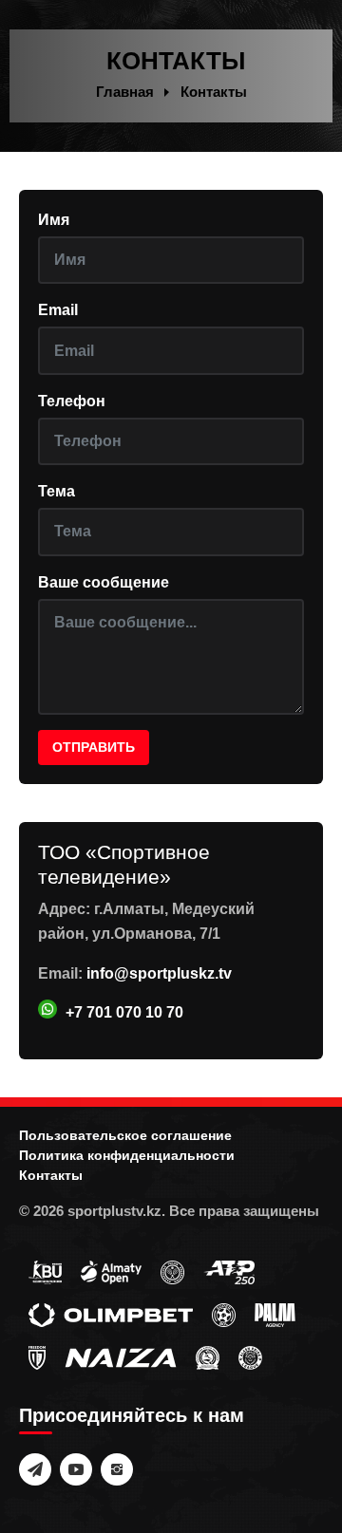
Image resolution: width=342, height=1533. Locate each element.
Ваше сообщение (103, 582)
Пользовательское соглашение (125, 1135)
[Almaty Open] (111, 1271)
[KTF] (172, 1271)
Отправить (93, 747)
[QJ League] (37, 1356)
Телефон (71, 401)
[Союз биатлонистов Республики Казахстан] (45, 1271)
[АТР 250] (229, 1271)
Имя (53, 220)
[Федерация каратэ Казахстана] (207, 1356)
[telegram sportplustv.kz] (35, 1469)
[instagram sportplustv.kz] (117, 1469)
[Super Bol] (224, 1313)
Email (58, 310)
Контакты (51, 1175)
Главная (125, 92)
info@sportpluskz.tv (159, 973)
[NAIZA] (121, 1356)
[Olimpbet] (110, 1313)
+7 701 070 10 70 (124, 1012)
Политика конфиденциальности (127, 1155)
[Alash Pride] (250, 1356)
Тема (56, 491)
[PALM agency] (275, 1313)
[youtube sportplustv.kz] (76, 1469)
